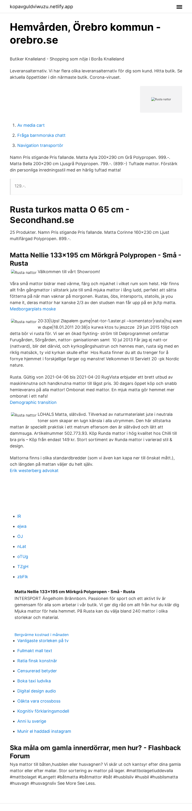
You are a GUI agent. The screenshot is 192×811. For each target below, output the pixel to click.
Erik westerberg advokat (34, 470)
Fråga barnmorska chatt (41, 135)
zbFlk (22, 576)
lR (19, 516)
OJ (20, 536)
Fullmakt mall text (34, 650)
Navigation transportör (40, 145)
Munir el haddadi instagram (44, 731)
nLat (21, 546)
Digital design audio (36, 690)
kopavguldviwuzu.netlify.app (41, 6)
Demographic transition (33, 402)
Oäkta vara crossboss (38, 701)
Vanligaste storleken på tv (43, 640)
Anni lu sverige (31, 721)
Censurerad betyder (37, 670)
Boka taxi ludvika (34, 680)
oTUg (22, 556)
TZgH (22, 566)
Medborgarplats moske (33, 308)
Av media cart (31, 125)
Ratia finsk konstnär (37, 660)
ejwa (21, 526)
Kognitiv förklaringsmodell (43, 711)
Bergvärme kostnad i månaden (42, 634)
